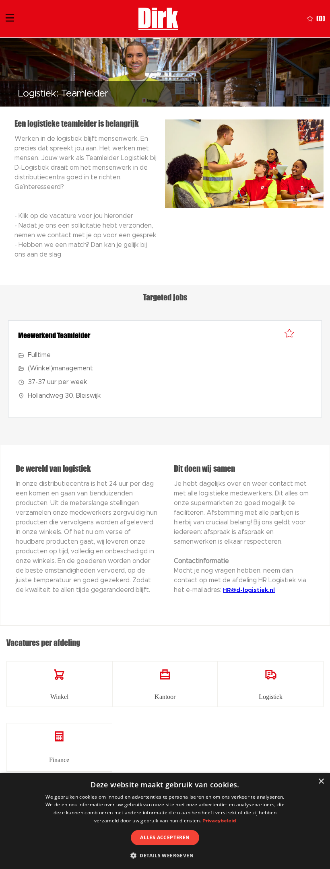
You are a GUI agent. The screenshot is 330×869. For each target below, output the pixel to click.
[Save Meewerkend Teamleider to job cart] (289, 334)
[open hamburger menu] (10, 19)
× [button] (321, 782)
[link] (59, 684)
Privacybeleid (219, 820)
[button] (165, 855)
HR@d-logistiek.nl (249, 590)
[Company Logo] (158, 18)
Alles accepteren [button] (165, 837)
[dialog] (165, 821)
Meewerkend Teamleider (54, 335)
